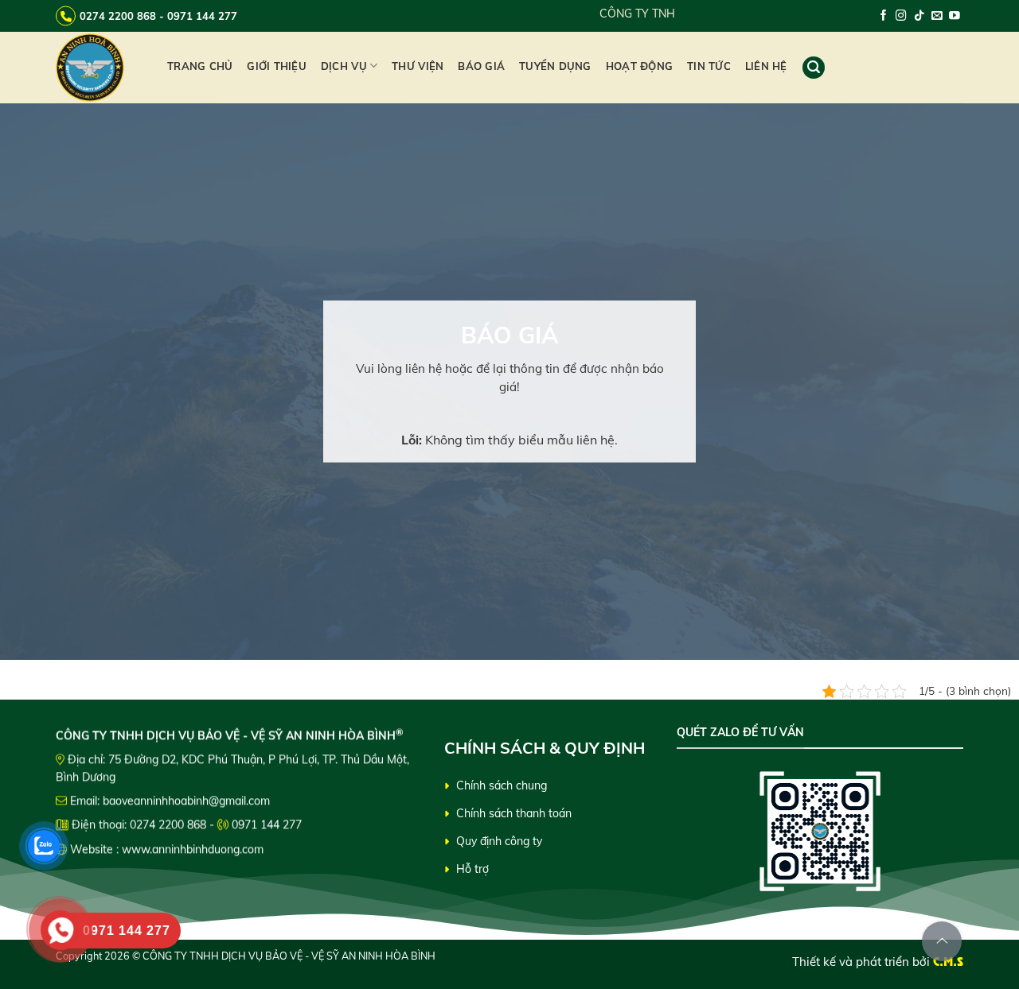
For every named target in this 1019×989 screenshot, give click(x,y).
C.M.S (948, 961)
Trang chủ (199, 66)
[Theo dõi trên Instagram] (901, 16)
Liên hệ (766, 66)
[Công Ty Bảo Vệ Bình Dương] (99, 67)
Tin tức (709, 66)
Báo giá (481, 66)
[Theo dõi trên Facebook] (883, 16)
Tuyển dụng (555, 66)
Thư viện (417, 66)
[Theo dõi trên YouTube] (954, 16)
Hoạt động (639, 66)
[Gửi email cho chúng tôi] (937, 16)
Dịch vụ (344, 66)
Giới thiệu (276, 66)
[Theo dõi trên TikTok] (919, 16)
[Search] (813, 67)
